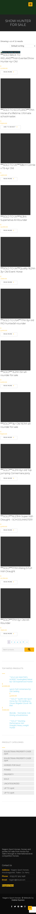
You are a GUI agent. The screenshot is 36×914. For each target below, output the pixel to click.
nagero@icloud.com (17, 880)
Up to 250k (9, 788)
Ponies (7, 770)
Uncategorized (11, 784)
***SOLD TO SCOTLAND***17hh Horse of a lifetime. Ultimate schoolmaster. (17, 113)
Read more (8, 72)
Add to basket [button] (10, 127)
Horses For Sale (12, 765)
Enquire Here (8, 885)
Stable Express (18, 900)
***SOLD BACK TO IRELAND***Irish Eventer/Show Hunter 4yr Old (17, 58)
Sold (6, 779)
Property (9, 774)
